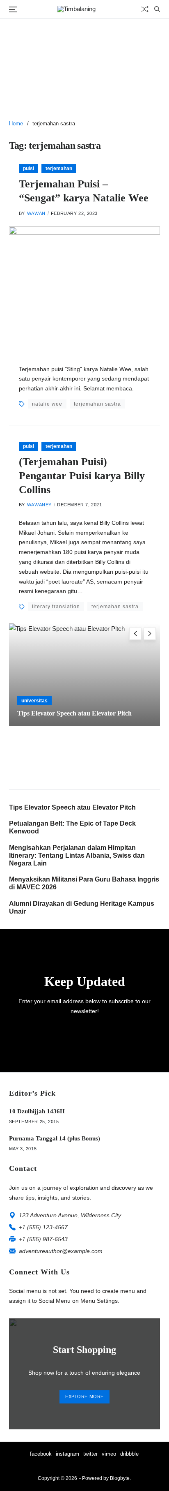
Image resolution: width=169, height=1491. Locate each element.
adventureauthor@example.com (61, 1251)
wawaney (39, 504)
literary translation (56, 606)
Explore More (84, 1396)
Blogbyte (120, 1478)
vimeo (109, 1454)
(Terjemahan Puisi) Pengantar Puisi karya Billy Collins (82, 476)
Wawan (36, 213)
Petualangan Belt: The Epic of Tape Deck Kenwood (72, 827)
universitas (34, 701)
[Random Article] (144, 9)
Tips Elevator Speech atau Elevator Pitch (74, 713)
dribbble (129, 1454)
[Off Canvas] (13, 9)
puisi (28, 168)
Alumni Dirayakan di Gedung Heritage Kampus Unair (81, 907)
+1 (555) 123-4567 (43, 1227)
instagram (67, 1454)
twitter (90, 1454)
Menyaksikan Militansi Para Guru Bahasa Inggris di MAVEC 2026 (84, 883)
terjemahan (59, 168)
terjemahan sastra (97, 404)
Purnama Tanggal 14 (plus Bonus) (54, 1138)
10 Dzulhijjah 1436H (37, 1111)
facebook (41, 1454)
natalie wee (47, 404)
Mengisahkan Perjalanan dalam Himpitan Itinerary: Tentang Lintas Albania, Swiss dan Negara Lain (77, 855)
